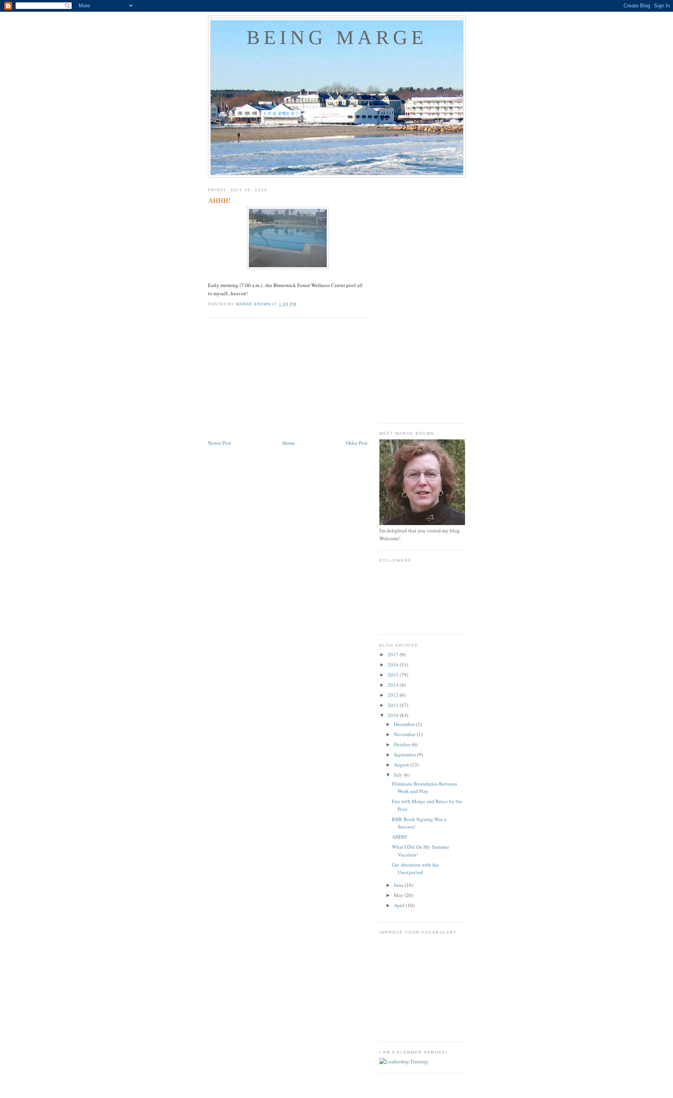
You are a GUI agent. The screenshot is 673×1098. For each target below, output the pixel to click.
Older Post (357, 442)
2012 (394, 694)
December (405, 724)
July (399, 774)
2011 (394, 705)
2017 (394, 654)
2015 (394, 674)
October (403, 744)
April (400, 905)
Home (288, 442)
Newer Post (219, 442)
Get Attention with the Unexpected (415, 868)
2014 (394, 684)
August (402, 764)
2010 (394, 715)
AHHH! (399, 836)
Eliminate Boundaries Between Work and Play (424, 787)
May (399, 895)
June (399, 884)
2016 (394, 664)
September (405, 754)
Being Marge (337, 37)
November (405, 734)
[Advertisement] (288, 379)
